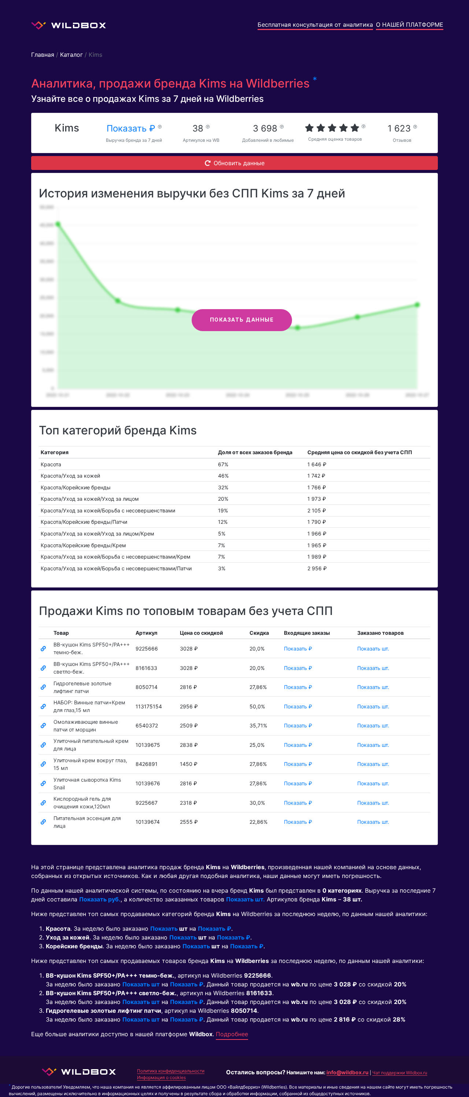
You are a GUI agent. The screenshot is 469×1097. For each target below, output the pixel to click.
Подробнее (232, 1034)
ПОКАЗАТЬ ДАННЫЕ (242, 319)
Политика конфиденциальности (170, 1071)
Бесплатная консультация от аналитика (315, 24)
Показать (164, 928)
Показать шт (141, 984)
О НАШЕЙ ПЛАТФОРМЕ (409, 24)
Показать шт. (373, 648)
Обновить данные (239, 163)
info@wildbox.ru (347, 1072)
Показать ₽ (132, 128)
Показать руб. (100, 899)
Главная (42, 54)
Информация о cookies (161, 1077)
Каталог (71, 54)
